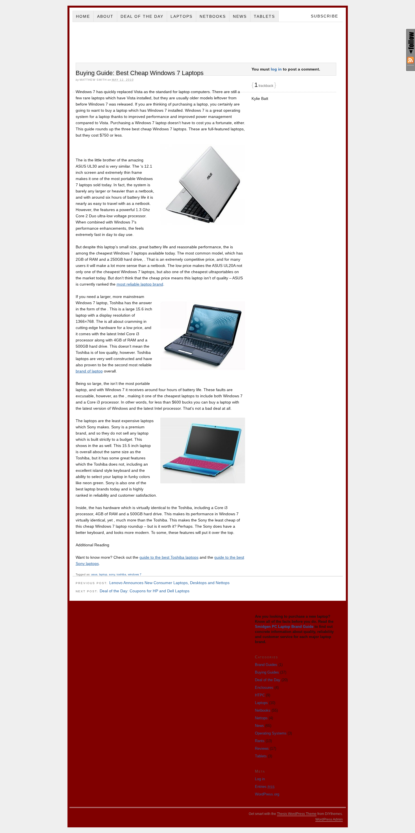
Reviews (262, 748)
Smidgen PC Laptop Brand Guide (284, 626)
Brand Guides (266, 665)
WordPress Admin (329, 819)
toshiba (121, 574)
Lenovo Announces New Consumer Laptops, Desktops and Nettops (169, 582)
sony (112, 574)
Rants (260, 741)
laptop (103, 574)
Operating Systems (271, 733)
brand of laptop (89, 371)
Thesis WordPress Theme (296, 814)
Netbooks (213, 16)
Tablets (264, 16)
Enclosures (264, 687)
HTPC (260, 695)
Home (83, 16)
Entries (265, 786)
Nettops (261, 718)
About (105, 16)
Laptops (182, 16)
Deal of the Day (142, 16)
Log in (260, 779)
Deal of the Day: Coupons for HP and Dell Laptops (144, 591)
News (240, 16)
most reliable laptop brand (140, 284)
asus (94, 574)
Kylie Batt (260, 98)
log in (276, 69)
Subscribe (324, 16)
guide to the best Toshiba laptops (168, 557)
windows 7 (134, 574)
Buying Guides (267, 672)
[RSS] (410, 61)
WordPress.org (267, 794)
